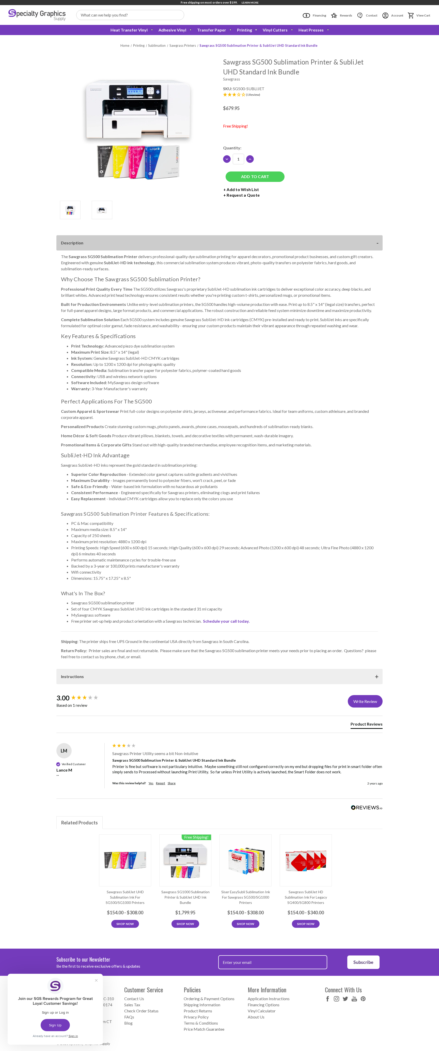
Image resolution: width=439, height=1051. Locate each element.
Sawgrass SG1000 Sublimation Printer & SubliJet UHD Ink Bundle (185, 897)
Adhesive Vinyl (172, 29)
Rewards (345, 15)
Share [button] (172, 783)
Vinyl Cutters (275, 29)
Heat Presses (311, 29)
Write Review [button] (365, 701)
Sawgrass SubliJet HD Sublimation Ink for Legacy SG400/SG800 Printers (306, 897)
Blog (128, 1023)
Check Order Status (141, 1010)
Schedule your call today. (226, 621)
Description (72, 242)
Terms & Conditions (201, 1023)
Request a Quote (243, 195)
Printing (244, 29)
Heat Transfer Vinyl (129, 29)
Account (397, 15)
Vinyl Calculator (262, 1010)
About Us (256, 1016)
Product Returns (198, 1010)
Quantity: (232, 147)
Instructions (72, 676)
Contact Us (134, 998)
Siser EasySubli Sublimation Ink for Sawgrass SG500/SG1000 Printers (245, 897)
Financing (319, 15)
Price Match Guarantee (204, 1029)
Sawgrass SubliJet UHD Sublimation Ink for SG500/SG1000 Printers (125, 897)
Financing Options (263, 1004)
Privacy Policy (196, 1016)
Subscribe (363, 962)
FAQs (129, 1016)
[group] (83, 697)
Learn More (250, 2)
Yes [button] (151, 783)
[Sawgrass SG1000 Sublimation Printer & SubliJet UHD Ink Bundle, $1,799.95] (185, 860)
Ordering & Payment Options (209, 998)
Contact (371, 15)
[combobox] (130, 15)
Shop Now (125, 924)
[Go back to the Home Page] (37, 15)
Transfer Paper (211, 29)
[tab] (367, 725)
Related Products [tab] (79, 822)
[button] (301, 95)
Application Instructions (269, 998)
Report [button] (160, 783)
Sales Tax (132, 1004)
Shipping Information (202, 1004)
